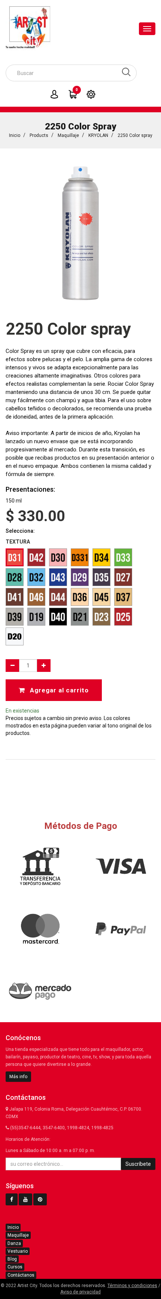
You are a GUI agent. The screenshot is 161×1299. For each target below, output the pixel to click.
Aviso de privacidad (80, 1292)
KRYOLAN (98, 135)
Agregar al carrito (58, 690)
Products (39, 135)
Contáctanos (20, 1275)
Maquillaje (68, 135)
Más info (18, 1076)
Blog (12, 1259)
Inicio (14, 135)
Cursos (14, 1267)
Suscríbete (138, 1164)
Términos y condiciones (132, 1285)
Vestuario (17, 1251)
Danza (14, 1243)
